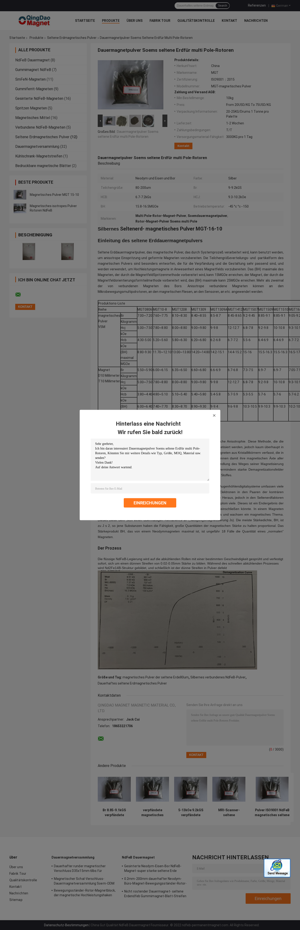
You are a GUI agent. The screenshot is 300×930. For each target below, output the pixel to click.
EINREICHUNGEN (150, 502)
